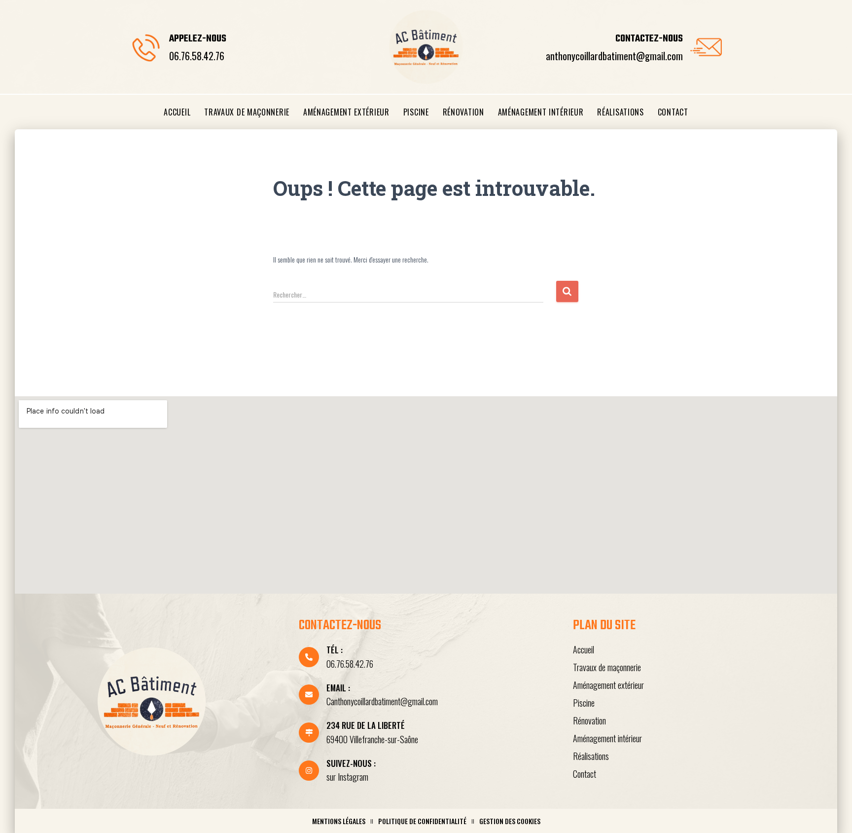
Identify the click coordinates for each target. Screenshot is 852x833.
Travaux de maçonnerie (246, 112)
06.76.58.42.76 (196, 55)
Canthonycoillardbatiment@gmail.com (382, 701)
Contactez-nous (649, 38)
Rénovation (463, 112)
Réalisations (620, 112)
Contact (673, 112)
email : (338, 688)
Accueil (177, 112)
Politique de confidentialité (422, 821)
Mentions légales (338, 821)
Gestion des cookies (509, 821)
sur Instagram (347, 776)
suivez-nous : (351, 763)
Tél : (334, 650)
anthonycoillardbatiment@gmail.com (614, 55)
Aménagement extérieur (346, 112)
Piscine (416, 112)
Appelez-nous (197, 38)
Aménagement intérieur (541, 112)
